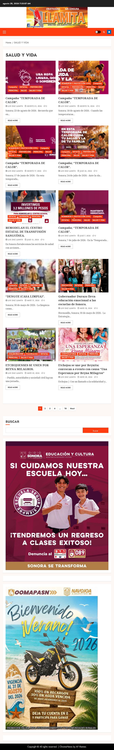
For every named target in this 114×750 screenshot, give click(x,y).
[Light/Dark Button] (98, 32)
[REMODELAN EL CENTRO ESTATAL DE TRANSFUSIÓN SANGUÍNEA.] (31, 207)
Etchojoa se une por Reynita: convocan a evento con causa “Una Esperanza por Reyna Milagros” (82, 369)
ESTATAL (23, 87)
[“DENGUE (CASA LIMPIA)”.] (31, 275)
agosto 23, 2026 (34, 106)
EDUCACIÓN (67, 285)
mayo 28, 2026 (86, 377)
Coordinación (32, 354)
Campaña (13, 87)
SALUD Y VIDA (35, 90)
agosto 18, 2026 (87, 106)
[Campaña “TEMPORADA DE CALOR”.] (31, 77)
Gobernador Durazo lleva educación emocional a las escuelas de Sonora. (77, 300)
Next (72, 408)
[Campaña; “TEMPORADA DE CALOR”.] (83, 142)
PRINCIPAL (13, 90)
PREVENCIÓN (36, 87)
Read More (13, 120)
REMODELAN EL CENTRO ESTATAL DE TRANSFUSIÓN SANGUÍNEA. (26, 231)
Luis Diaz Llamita (15, 106)
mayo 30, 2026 (86, 308)
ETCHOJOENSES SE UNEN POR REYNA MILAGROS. (27, 367)
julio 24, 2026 (86, 171)
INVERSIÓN (24, 216)
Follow (109, 32)
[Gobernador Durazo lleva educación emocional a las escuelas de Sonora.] (83, 275)
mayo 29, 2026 (33, 373)
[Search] (104, 32)
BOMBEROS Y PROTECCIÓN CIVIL (76, 83)
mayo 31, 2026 (33, 301)
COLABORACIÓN (16, 354)
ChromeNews (66, 746)
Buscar (12, 421)
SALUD (23, 90)
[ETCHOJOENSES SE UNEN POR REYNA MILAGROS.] (31, 344)
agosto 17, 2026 (34, 171)
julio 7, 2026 (85, 236)
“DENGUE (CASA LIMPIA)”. (25, 296)
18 (65, 408)
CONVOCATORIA (69, 354)
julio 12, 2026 (33, 240)
